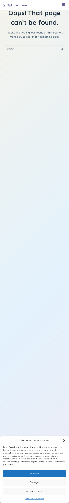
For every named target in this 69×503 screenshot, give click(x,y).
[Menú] (63, 5)
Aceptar (34, 473)
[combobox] (31, 48)
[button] (64, 440)
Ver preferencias (34, 491)
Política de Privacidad (34, 498)
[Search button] (62, 49)
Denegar (34, 482)
